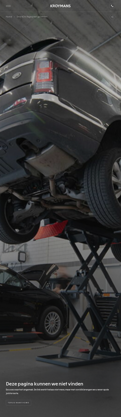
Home (9, 17)
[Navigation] (8, 6)
